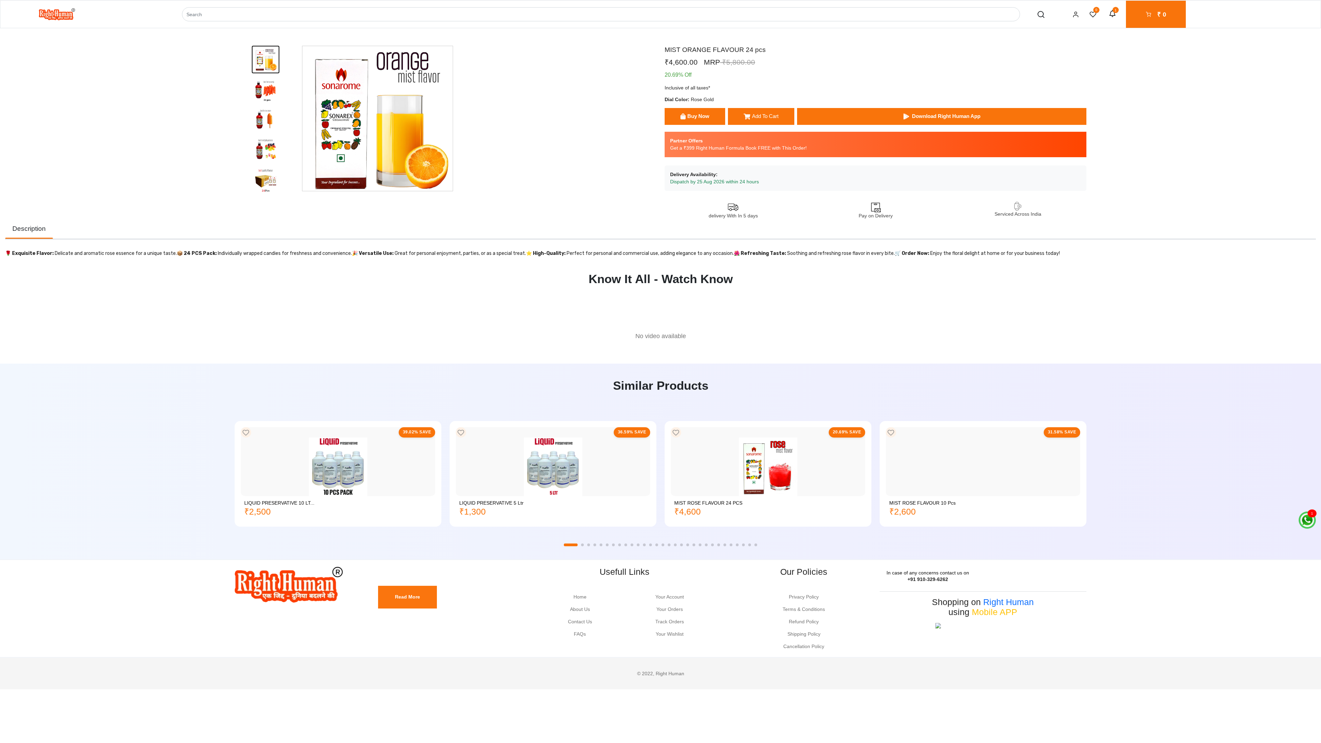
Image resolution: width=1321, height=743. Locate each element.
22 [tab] (706, 544)
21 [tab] (700, 544)
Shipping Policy (803, 634)
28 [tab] (743, 544)
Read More (407, 597)
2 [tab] (582, 544)
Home (580, 597)
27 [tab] (737, 544)
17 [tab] (675, 544)
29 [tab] (749, 544)
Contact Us (580, 621)
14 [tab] (656, 544)
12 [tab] (644, 544)
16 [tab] (669, 544)
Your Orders (669, 609)
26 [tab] (731, 544)
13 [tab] (650, 544)
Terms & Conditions (804, 609)
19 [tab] (687, 544)
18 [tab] (681, 544)
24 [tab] (718, 544)
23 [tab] (712, 544)
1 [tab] (571, 544)
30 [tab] (755, 544)
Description (29, 228)
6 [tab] (607, 544)
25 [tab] (724, 544)
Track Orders (669, 621)
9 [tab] (625, 544)
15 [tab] (663, 544)
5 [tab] (601, 544)
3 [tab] (588, 544)
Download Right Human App (946, 116)
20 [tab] (693, 544)
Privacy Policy (804, 597)
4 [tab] (594, 544)
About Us (580, 609)
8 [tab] (619, 544)
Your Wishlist (670, 634)
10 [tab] (632, 544)
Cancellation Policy (803, 646)
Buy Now (698, 116)
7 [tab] (613, 544)
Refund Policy (804, 621)
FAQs (580, 634)
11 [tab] (638, 544)
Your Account (669, 597)
